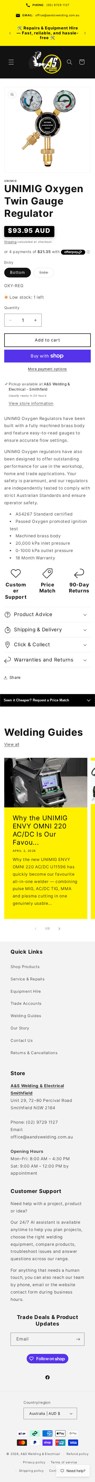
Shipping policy (31, 1471)
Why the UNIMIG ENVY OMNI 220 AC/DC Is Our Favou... (40, 830)
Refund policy (77, 1454)
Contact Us (22, 1040)
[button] (11, 62)
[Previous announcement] (10, 33)
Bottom (17, 272)
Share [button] (15, 677)
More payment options (47, 369)
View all (11, 744)
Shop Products (25, 966)
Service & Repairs (28, 979)
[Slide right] (59, 928)
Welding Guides (26, 1015)
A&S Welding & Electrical (40, 1454)
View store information (31, 403)
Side (46, 273)
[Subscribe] (78, 1339)
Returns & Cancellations (34, 1052)
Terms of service (64, 1462)
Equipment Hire (26, 991)
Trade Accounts (26, 1003)
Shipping (10, 242)
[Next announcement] (85, 33)
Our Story (20, 1028)
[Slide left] (35, 928)
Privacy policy (34, 1462)
